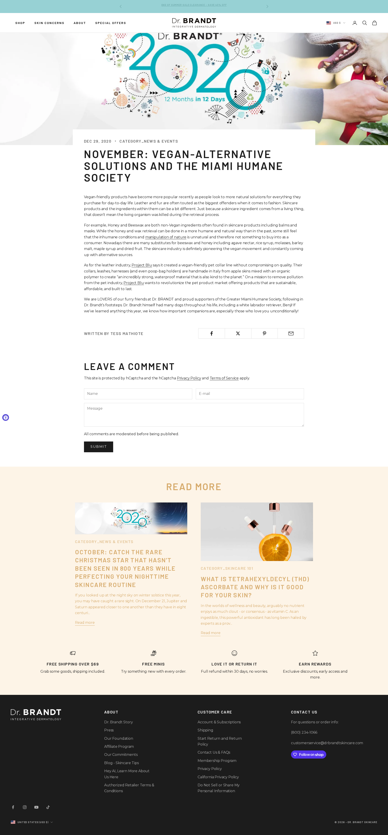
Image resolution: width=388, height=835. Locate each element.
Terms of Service (224, 378)
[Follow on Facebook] (13, 807)
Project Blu (142, 265)
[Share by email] (291, 333)
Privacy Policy (189, 378)
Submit (98, 446)
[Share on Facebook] (211, 333)
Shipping (205, 730)
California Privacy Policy (218, 777)
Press (109, 730)
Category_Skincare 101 (227, 568)
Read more (85, 622)
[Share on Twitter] (238, 333)
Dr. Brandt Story (118, 722)
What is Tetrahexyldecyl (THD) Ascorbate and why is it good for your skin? (255, 587)
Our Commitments (121, 754)
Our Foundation (118, 738)
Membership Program (217, 761)
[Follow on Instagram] (24, 807)
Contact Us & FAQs (214, 752)
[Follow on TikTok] (48, 807)
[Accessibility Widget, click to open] (5, 417)
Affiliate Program (119, 746)
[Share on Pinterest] (264, 333)
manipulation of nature (165, 237)
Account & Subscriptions (219, 722)
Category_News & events (148, 141)
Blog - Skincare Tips (121, 763)
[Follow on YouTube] (36, 807)
